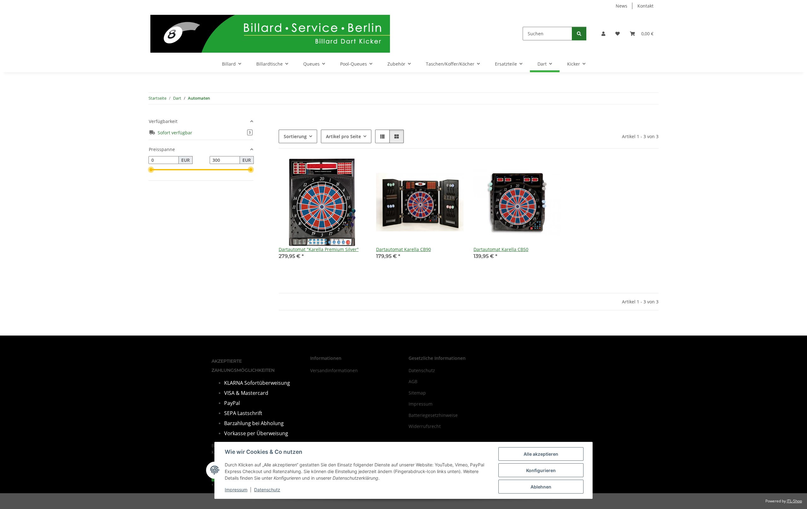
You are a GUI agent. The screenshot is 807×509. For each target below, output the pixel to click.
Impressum (236, 489)
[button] (603, 33)
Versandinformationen (334, 370)
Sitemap (417, 393)
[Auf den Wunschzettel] (355, 169)
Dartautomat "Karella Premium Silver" (319, 249)
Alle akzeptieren (541, 454)
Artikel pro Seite (343, 136)
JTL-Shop (794, 501)
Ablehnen (541, 486)
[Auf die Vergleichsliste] (339, 169)
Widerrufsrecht (425, 426)
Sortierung (295, 136)
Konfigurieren (541, 470)
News (621, 6)
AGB (413, 381)
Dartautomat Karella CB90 (403, 249)
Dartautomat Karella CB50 (500, 249)
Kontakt (645, 6)
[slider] (151, 169)
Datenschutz (267, 489)
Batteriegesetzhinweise (433, 415)
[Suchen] (579, 33)
